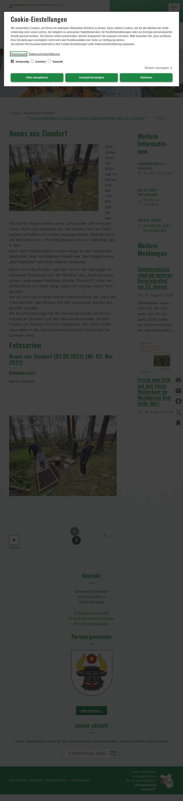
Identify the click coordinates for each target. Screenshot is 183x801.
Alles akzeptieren (37, 77)
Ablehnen (146, 77)
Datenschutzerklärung (44, 54)
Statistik (57, 61)
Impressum (19, 54)
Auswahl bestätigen (91, 77)
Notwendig (22, 61)
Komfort (41, 61)
